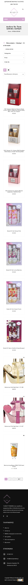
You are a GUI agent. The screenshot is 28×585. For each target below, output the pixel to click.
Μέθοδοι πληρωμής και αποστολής (13, 533)
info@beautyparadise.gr (12, 558)
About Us (7, 528)
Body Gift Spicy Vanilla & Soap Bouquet (14, 348)
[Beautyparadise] (14, 12)
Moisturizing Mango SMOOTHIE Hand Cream (14, 466)
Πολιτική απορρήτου (10, 539)
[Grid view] (4, 70)
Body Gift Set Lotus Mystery (14, 270)
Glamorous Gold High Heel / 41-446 (14, 387)
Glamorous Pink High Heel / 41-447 (14, 426)
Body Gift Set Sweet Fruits (14, 309)
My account (7, 542)
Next (19, 479)
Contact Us (7, 530)
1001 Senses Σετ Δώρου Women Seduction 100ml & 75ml (14, 191)
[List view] (8, 70)
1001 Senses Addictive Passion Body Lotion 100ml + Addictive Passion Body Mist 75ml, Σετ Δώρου (14, 110)
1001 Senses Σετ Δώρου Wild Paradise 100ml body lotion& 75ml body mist (14, 151)
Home (9, 31)
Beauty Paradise (15, 578)
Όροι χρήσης (8, 536)
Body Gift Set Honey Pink (14, 231)
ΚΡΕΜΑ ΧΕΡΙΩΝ (16, 31)
